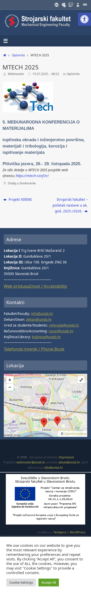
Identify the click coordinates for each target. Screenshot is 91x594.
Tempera (59, 532)
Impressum (66, 457)
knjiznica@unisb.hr (46, 337)
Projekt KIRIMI (20, 199)
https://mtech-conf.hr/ (32, 176)
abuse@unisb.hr (69, 462)
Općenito (18, 55)
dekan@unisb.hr (39, 319)
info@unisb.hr (42, 313)
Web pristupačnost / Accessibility (35, 286)
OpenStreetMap (75, 434)
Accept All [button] (48, 582)
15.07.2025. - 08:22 (45, 74)
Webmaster (16, 74)
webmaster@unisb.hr (30, 462)
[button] (84, 19)
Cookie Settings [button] (21, 582)
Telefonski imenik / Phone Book (34, 349)
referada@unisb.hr (64, 325)
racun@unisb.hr (61, 331)
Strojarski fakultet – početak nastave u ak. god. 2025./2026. (70, 205)
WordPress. (78, 532)
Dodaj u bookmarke (22, 183)
